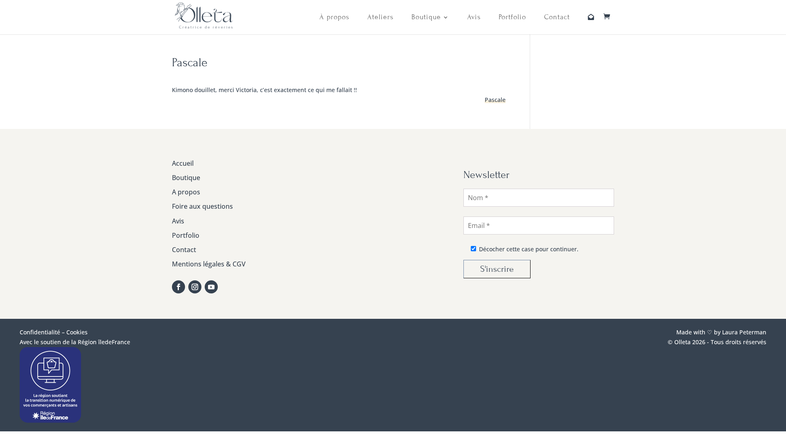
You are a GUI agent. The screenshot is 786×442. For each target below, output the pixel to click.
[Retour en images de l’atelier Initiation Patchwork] (416, 216)
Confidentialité (40, 332)
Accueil (183, 163)
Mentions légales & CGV (209, 263)
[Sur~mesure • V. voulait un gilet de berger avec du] (313, 216)
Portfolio (512, 17)
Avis (474, 17)
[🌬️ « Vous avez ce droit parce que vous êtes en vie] (313, 186)
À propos (334, 17)
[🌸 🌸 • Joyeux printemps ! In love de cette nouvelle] (364, 216)
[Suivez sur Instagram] (194, 286)
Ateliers (380, 17)
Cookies (77, 332)
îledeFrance (114, 342)
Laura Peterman (743, 332)
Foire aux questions (202, 206)
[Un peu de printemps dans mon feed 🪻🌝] (416, 186)
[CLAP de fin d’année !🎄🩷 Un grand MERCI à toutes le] (416, 247)
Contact (557, 17)
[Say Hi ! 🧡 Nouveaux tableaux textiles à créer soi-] (364, 247)
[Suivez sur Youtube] (211, 286)
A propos (186, 191)
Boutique (426, 17)
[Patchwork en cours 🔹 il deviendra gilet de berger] (364, 186)
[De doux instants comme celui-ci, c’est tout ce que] (313, 247)
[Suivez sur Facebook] (178, 286)
